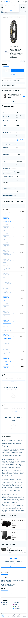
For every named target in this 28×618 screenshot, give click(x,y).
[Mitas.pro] (13, 558)
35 (14, 366)
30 (14, 359)
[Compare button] (24, 61)
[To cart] (23, 97)
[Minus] (4, 71)
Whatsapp (17, 606)
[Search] (23, 1)
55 (14, 298)
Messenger (17, 608)
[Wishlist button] (21, 61)
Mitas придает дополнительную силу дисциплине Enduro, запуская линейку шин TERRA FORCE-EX (16, 549)
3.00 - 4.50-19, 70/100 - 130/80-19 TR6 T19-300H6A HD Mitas (19, 519)
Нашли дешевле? (5, 66)
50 (14, 219)
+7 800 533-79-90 (4, 574)
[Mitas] (6, 52)
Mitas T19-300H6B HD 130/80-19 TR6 (18, 531)
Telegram (17, 602)
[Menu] (1, 1)
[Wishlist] (1, 521)
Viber (16, 604)
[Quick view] (1, 519)
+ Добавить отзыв (13, 381)
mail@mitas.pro (4, 590)
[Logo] (6, 2)
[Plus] (9, 71)
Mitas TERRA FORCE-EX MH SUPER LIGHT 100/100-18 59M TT (15, 95)
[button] (13, 101)
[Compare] (1, 523)
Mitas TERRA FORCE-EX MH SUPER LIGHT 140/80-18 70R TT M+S (6, 236)
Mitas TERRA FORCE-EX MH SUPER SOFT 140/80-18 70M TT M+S (7, 227)
